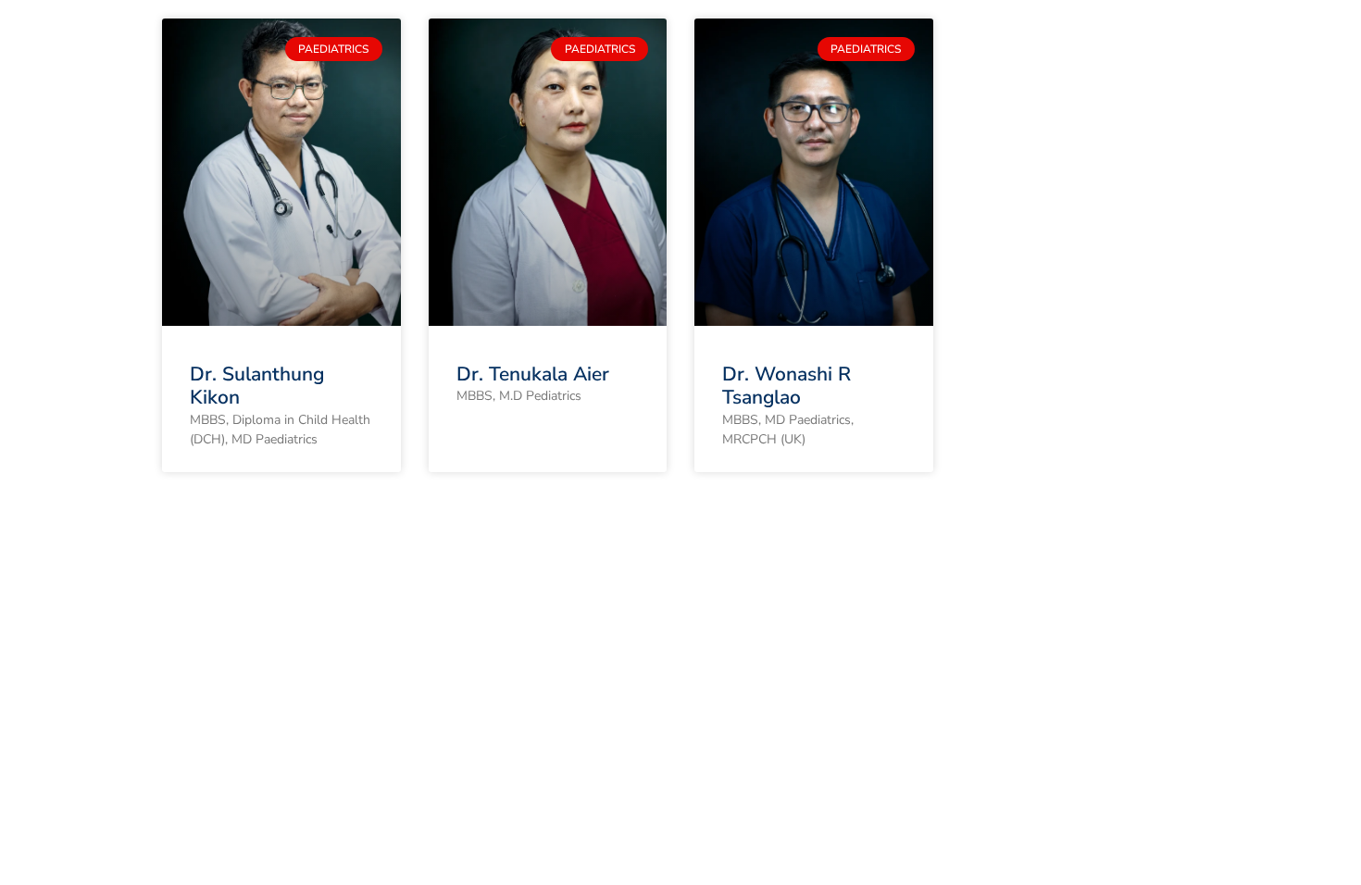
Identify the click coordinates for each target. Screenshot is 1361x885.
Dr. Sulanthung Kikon (257, 385)
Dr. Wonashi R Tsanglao (786, 385)
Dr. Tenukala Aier (532, 374)
